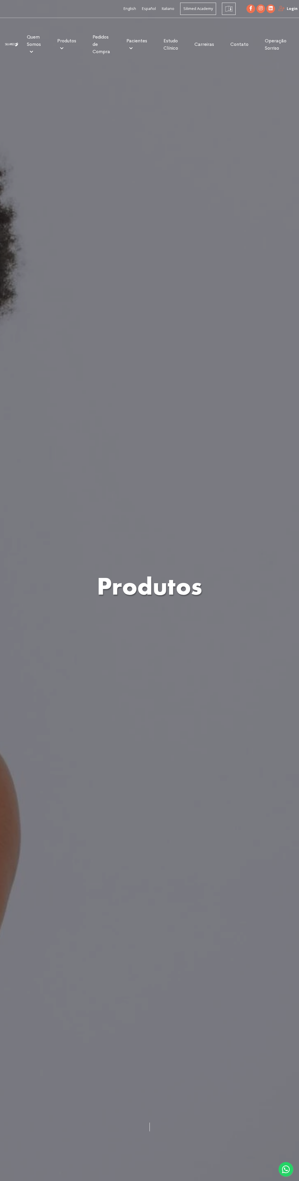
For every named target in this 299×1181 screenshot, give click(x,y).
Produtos (66, 41)
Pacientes (136, 41)
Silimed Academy (198, 8)
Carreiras (204, 44)
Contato (239, 44)
